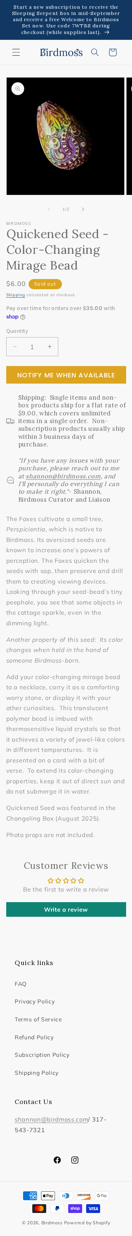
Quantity (17, 331)
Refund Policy (34, 1037)
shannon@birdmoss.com (51, 1119)
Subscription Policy (42, 1054)
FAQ (21, 983)
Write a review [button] (66, 909)
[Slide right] (83, 209)
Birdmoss (52, 1222)
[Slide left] (49, 209)
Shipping (15, 294)
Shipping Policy (37, 1072)
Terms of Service (38, 1019)
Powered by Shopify (87, 1222)
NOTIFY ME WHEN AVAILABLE (66, 375)
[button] (16, 52)
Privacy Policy (35, 1001)
